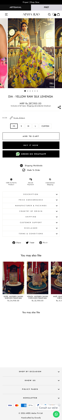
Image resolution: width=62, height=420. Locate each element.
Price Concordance (31, 200)
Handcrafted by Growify (31, 417)
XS (14, 126)
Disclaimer (31, 228)
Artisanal (16, 7)
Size (14, 118)
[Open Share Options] (59, 108)
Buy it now (31, 145)
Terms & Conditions (31, 234)
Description (30, 194)
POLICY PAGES (30, 389)
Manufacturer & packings (31, 205)
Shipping (30, 106)
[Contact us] (56, 414)
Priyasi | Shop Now (31, 2)
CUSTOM (45, 126)
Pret (46, 7)
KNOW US (30, 380)
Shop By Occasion (30, 371)
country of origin (31, 211)
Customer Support (31, 222)
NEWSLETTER (30, 398)
